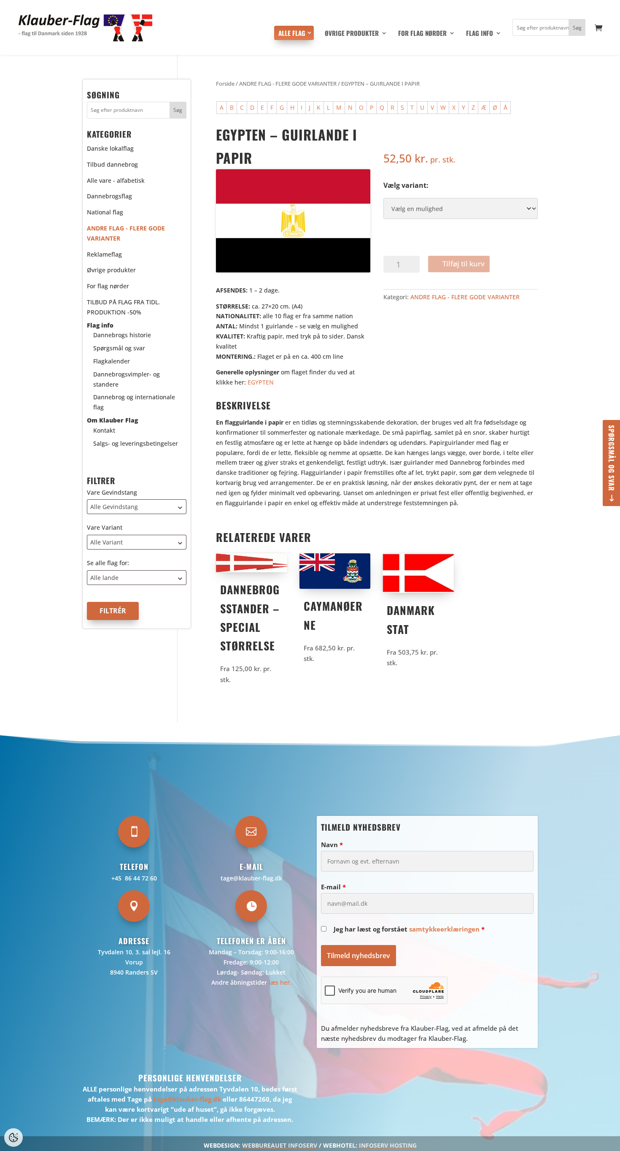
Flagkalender (111, 361)
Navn (332, 844)
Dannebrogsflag (109, 196)
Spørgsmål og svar (612, 458)
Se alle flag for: (108, 563)
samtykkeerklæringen (444, 929)
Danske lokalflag (110, 148)
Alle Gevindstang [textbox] (114, 507)
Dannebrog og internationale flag (134, 402)
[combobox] (136, 506)
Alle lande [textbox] (104, 578)
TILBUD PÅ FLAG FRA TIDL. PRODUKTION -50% (123, 307)
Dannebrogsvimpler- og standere (126, 379)
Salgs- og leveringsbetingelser (135, 443)
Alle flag (291, 33)
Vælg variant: (406, 185)
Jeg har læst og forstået (409, 929)
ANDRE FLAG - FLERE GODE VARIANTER (288, 83)
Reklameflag (104, 254)
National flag (105, 212)
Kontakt (104, 430)
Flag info (479, 34)
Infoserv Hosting (388, 1145)
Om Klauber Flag (112, 420)
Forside (225, 83)
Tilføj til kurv (463, 263)
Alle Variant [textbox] (106, 542)
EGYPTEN (261, 382)
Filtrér (113, 610)
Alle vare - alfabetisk (116, 180)
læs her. (280, 982)
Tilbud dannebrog (112, 164)
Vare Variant (104, 527)
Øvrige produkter (352, 34)
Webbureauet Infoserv (279, 1145)
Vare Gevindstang (112, 492)
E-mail (333, 887)
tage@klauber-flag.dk (251, 878)
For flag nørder (422, 34)
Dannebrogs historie (122, 335)
